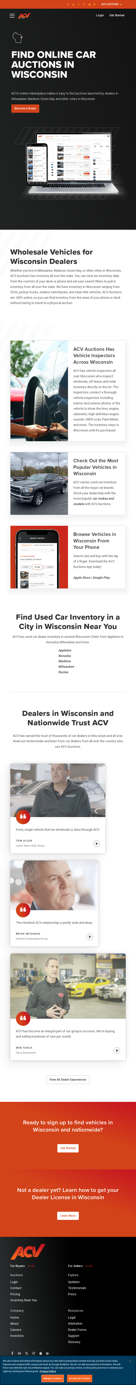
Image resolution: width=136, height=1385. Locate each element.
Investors (17, 1336)
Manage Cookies (52, 1378)
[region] (68, 1370)
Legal (71, 1317)
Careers (15, 1330)
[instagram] (84, 4)
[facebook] (67, 4)
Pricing (15, 1294)
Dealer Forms (77, 1330)
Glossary (74, 1342)
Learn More (68, 1215)
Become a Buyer (25, 108)
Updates (74, 1282)
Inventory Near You (23, 1300)
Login (100, 15)
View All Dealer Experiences (68, 1079)
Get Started (116, 15)
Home (14, 1317)
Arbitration (75, 1323)
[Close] (130, 1361)
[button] (112, 4)
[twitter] (78, 4)
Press (72, 1294)
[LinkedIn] (73, 4)
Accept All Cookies (79, 1378)
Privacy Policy (48, 1371)
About (14, 1323)
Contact (15, 1288)
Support (73, 1336)
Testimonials (77, 1288)
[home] (26, 15)
